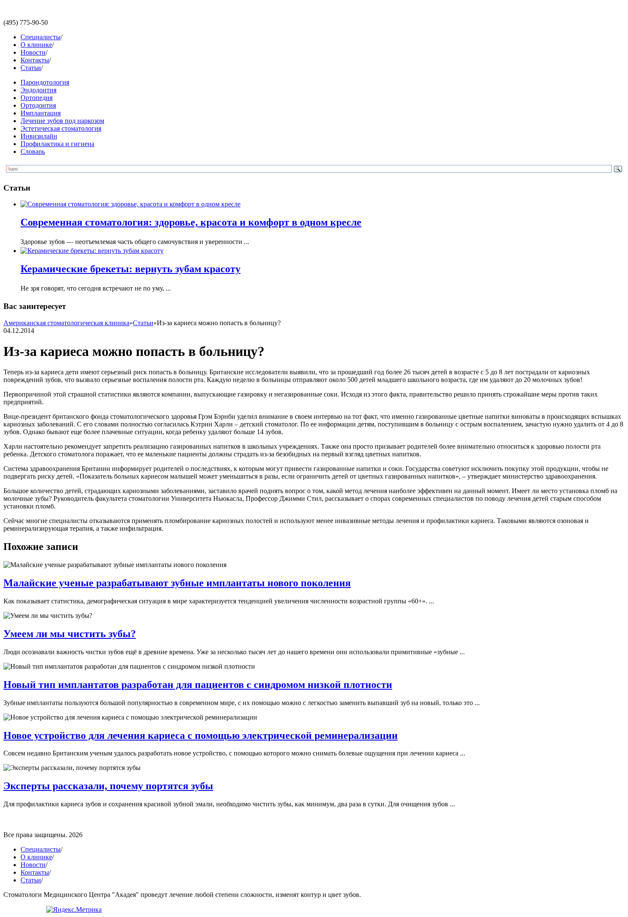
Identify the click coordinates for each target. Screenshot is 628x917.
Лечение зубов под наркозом (62, 120)
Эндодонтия (38, 90)
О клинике (36, 44)
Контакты (35, 60)
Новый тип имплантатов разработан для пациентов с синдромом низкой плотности (197, 684)
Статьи (31, 67)
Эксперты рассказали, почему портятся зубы (108, 785)
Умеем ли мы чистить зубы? (69, 633)
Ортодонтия (38, 105)
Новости (33, 52)
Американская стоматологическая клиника (66, 322)
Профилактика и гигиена (57, 143)
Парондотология (45, 82)
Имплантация (41, 113)
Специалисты (41, 37)
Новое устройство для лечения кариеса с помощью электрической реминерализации (200, 735)
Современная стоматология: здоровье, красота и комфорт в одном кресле (191, 222)
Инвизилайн (39, 136)
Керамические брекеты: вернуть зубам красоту (131, 268)
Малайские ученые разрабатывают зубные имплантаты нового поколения (177, 582)
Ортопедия (37, 97)
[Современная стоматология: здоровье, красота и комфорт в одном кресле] (131, 204)
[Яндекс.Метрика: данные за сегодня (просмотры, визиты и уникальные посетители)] (74, 910)
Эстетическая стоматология (61, 128)
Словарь (33, 151)
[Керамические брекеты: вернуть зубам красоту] (92, 250)
